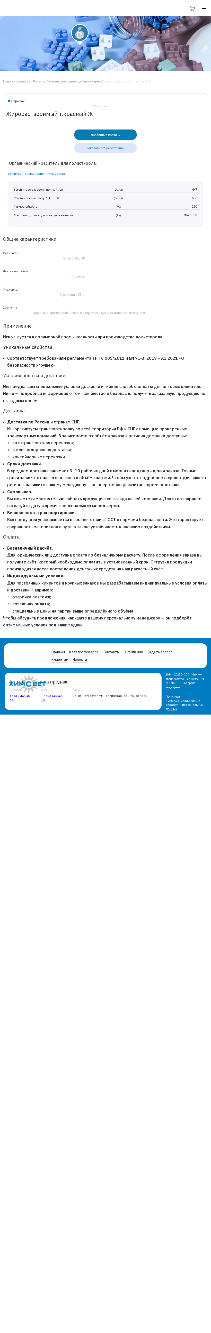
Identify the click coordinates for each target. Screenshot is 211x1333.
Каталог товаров (84, 652)
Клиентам (59, 659)
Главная (58, 652)
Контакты (111, 652)
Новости (80, 659)
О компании (133, 652)
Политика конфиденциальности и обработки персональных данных (184, 703)
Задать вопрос (159, 652)
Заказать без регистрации (105, 148)
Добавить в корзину (105, 135)
